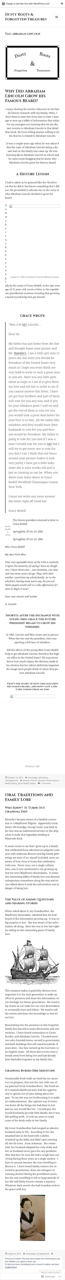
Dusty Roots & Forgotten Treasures (26, 17)
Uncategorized (11, 780)
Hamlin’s (20, 353)
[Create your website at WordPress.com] (32, 3)
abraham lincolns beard (48, 780)
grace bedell (23, 783)
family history (11, 783)
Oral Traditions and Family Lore (29, 797)
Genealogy (32, 777)
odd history (43, 777)
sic (24, 324)
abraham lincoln (30, 780)
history (33, 783)
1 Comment (45, 783)
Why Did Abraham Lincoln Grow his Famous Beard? (25, 96)
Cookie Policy (11, 1267)
